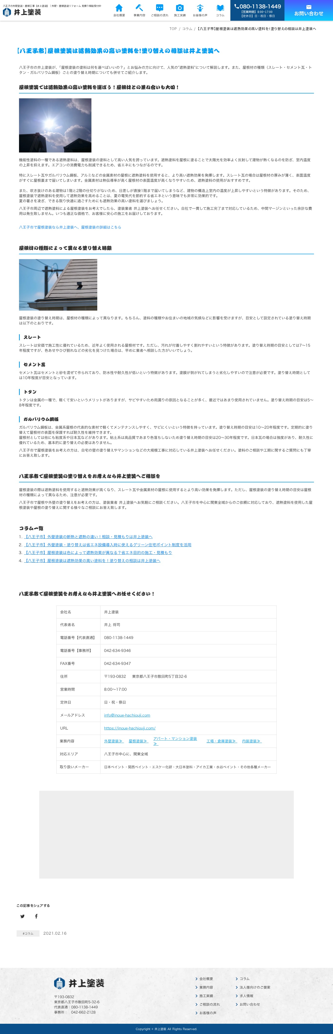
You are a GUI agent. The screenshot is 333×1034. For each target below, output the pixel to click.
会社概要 (206, 978)
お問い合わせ (250, 1004)
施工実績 (206, 995)
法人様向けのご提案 (255, 987)
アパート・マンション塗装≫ (175, 741)
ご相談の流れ (209, 1004)
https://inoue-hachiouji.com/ (130, 728)
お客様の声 (207, 1013)
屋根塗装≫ (138, 741)
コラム (245, 978)
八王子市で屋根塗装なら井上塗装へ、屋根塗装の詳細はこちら (70, 227)
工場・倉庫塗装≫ (221, 741)
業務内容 (206, 987)
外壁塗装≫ (114, 741)
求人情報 (246, 995)
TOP (173, 28)
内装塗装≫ (252, 741)
